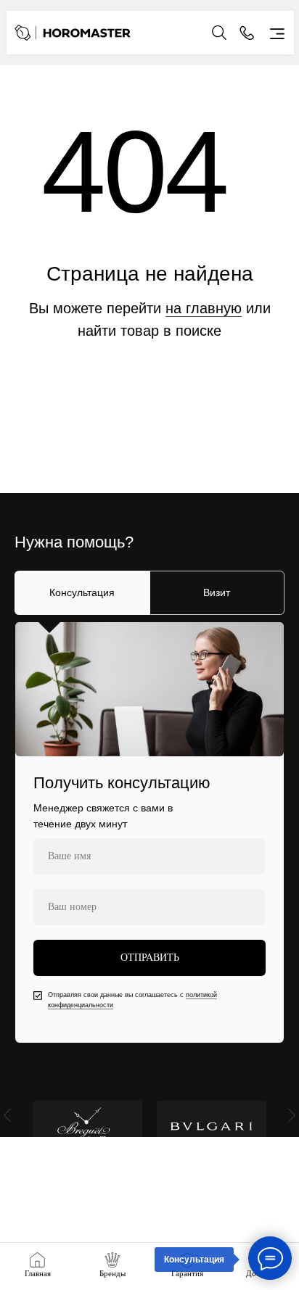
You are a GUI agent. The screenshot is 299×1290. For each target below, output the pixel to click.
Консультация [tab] (82, 592)
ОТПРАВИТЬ (149, 957)
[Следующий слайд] (291, 1115)
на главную (203, 308)
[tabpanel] (149, 832)
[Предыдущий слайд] (7, 1115)
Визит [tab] (216, 592)
